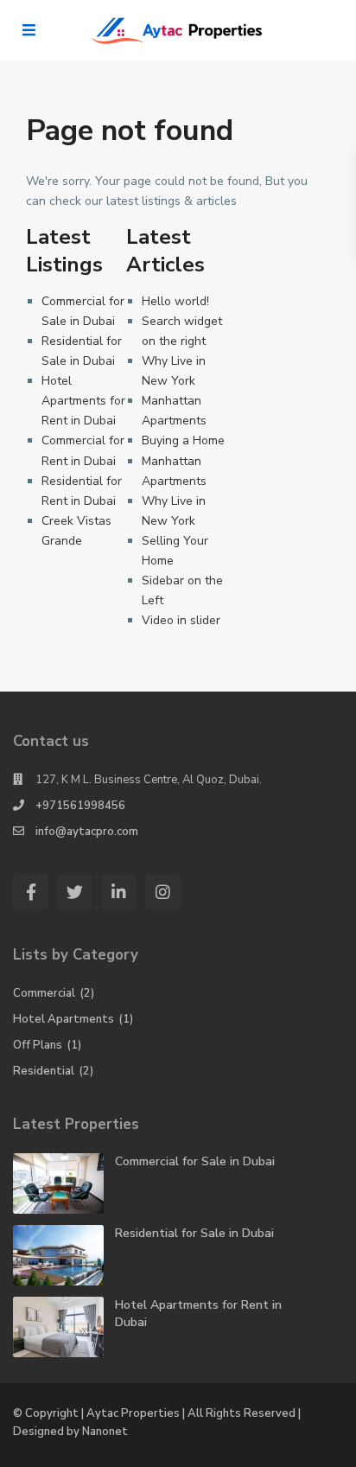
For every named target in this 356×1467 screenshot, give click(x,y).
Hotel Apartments (63, 1019)
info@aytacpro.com (86, 831)
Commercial (44, 993)
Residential (43, 1071)
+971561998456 (80, 805)
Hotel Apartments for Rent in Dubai (83, 401)
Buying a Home (183, 440)
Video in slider (181, 620)
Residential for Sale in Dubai (194, 1233)
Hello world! (175, 301)
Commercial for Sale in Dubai (195, 1161)
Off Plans (37, 1045)
